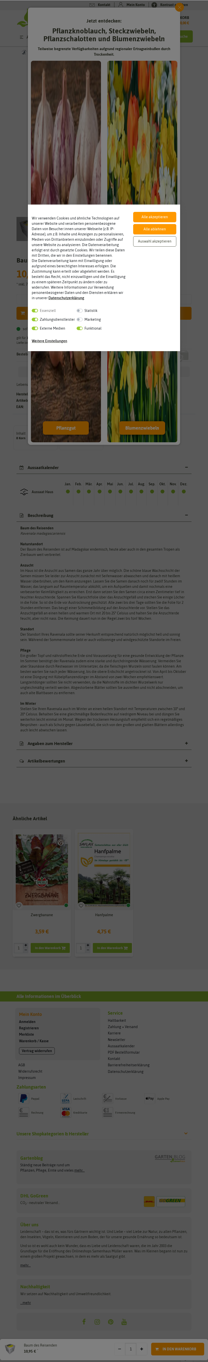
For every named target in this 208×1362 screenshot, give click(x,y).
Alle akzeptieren (155, 217)
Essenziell (48, 311)
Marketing (92, 319)
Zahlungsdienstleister (57, 319)
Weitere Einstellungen (49, 341)
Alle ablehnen (155, 229)
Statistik (90, 311)
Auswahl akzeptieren (154, 241)
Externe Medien (52, 328)
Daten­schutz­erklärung (66, 298)
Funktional (92, 328)
